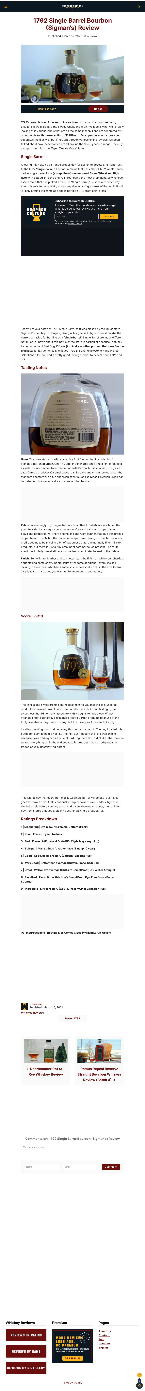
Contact (104, 1335)
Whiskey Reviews (32, 1012)
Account (104, 1343)
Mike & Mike (37, 1004)
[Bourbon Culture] (72, 6)
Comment (111, 1166)
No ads (98, 108)
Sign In (103, 1347)
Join (101, 1339)
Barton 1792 (72, 1018)
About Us (105, 1331)
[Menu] (6, 7)
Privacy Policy (72, 1382)
